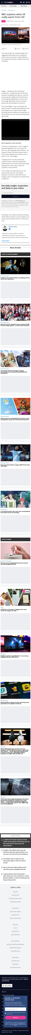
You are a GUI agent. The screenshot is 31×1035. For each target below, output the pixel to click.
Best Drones (15, 964)
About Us (4, 991)
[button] (29, 2)
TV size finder (13, 6)
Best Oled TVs (15, 931)
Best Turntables (15, 941)
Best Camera (15, 957)
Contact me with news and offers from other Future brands (16, 1013)
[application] (15, 129)
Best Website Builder (15, 901)
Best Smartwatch (15, 934)
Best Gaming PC (15, 914)
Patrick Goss (11, 21)
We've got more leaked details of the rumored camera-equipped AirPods (14, 868)
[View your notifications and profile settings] (21, 2)
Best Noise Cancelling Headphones (15, 944)
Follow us (18, 48)
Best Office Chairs (15, 951)
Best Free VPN (15, 895)
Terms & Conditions (14, 1024)
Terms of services (19, 200)
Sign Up (15, 1017)
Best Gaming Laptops (15, 911)
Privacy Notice (21, 202)
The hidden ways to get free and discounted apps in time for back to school (14, 861)
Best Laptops (15, 908)
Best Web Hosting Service (15, 898)
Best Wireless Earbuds (15, 947)
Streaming (4, 10)
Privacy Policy (21, 1023)
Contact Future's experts (8, 995)
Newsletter (26, 48)
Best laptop (24, 6)
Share (5, 48)
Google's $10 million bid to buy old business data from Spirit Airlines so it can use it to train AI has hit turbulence (15, 852)
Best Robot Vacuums (15, 967)
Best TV (15, 928)
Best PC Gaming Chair (15, 918)
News (3, 21)
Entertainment (11, 10)
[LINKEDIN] (10, 229)
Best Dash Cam (15, 960)
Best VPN (15, 891)
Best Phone (15, 924)
